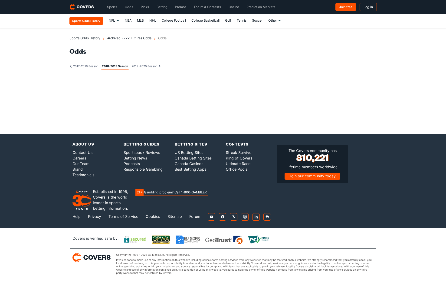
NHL (152, 20)
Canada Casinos (189, 163)
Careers (79, 158)
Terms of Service (123, 216)
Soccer (257, 20)
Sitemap (174, 216)
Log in (368, 7)
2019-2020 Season (145, 66)
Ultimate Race (238, 163)
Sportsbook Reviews (142, 152)
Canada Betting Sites (193, 158)
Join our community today (312, 176)
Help (76, 216)
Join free (345, 7)
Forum (194, 216)
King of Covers (239, 158)
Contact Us (82, 152)
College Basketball (205, 20)
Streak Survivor (239, 152)
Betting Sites (191, 144)
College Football (174, 20)
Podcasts (132, 163)
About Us (83, 144)
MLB (140, 20)
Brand (77, 169)
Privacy (94, 216)
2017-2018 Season (85, 66)
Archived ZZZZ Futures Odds (129, 38)
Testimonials (83, 175)
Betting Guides (142, 144)
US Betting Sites (189, 152)
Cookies (153, 216)
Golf (228, 20)
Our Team (80, 163)
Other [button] (272, 20)
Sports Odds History (84, 38)
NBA (128, 20)
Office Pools (236, 169)
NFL (112, 20)
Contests (237, 144)
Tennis (241, 20)
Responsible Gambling (143, 169)
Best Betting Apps (190, 169)
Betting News (135, 158)
